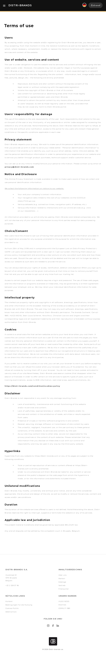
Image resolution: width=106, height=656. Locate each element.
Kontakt (9, 601)
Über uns (63, 575)
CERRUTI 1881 (64, 608)
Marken (62, 578)
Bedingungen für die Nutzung (19, 605)
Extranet (95, 5)
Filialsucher (64, 589)
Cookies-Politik (12, 608)
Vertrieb (62, 585)
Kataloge (62, 582)
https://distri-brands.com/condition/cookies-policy (32, 386)
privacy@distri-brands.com (19, 167)
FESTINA (62, 605)
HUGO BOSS (64, 601)
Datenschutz (11, 612)
